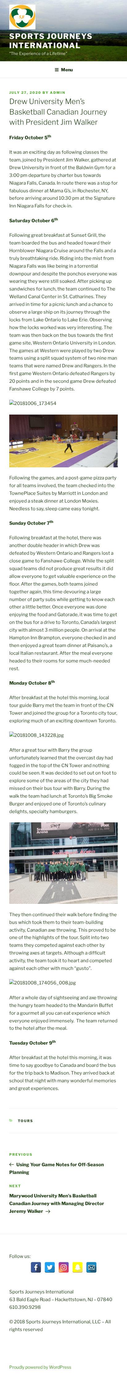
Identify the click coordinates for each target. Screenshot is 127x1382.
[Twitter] (49, 1267)
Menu (67, 69)
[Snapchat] (77, 1267)
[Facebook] (36, 1267)
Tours (26, 1121)
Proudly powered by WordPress (40, 1367)
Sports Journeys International (51, 41)
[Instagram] (63, 1267)
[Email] (91, 1267)
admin (57, 92)
